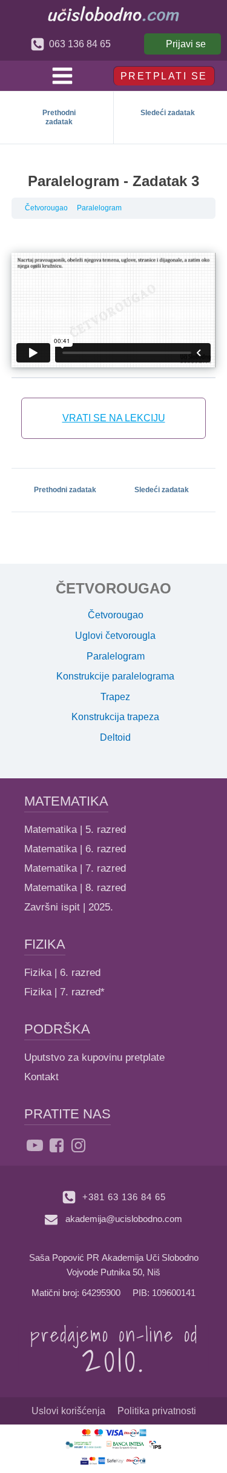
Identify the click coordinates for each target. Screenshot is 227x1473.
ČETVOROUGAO (113, 588)
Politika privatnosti (156, 1411)
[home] (113, 13)
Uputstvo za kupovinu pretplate (94, 1057)
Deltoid (115, 737)
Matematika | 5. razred (75, 829)
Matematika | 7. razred (75, 868)
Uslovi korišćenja (68, 1411)
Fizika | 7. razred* (64, 992)
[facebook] (56, 1145)
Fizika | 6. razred (62, 972)
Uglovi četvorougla (115, 635)
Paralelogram (99, 208)
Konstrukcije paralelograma (115, 676)
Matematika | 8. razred (75, 888)
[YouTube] (35, 1145)
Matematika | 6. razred (75, 849)
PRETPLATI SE (164, 76)
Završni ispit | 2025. (68, 907)
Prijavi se (186, 44)
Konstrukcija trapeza (115, 717)
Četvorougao (46, 208)
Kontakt (41, 1077)
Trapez (115, 697)
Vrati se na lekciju (113, 418)
